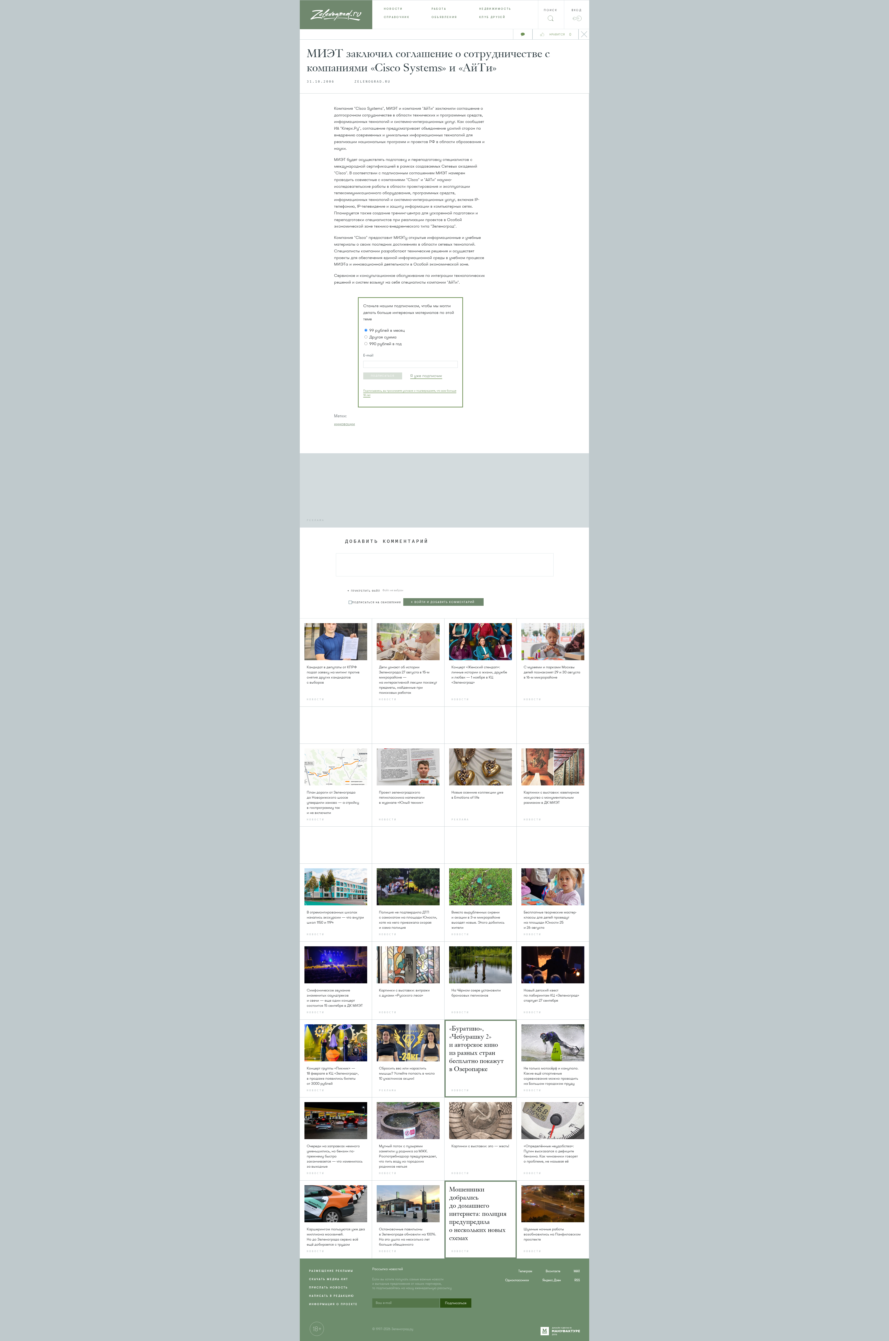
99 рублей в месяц (387, 330)
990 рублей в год (385, 344)
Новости (393, 9)
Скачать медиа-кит (328, 1279)
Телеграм (525, 1271)
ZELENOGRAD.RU (372, 81)
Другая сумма (383, 337)
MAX (577, 1271)
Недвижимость (495, 9)
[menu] (444, 13)
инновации (344, 424)
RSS (577, 1280)
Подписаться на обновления (376, 602)
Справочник (397, 17)
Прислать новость (328, 1287)
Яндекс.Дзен (551, 1280)
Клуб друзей (492, 17)
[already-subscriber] (426, 375)
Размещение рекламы (331, 1271)
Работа (439, 9)
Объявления (444, 17)
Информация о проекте (333, 1304)
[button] (382, 375)
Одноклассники (517, 1280)
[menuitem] (396, 9)
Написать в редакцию (331, 1296)
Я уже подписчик (426, 375)
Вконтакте (553, 1271)
